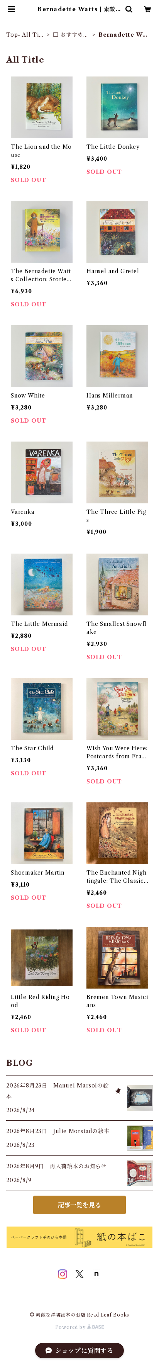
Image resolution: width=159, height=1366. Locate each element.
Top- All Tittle (24, 35)
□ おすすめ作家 (71, 35)
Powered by (71, 1327)
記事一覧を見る (79, 1205)
